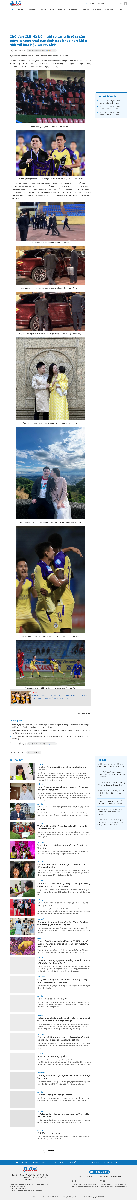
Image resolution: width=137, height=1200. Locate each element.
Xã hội (20, 10)
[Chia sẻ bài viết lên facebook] (11, 50)
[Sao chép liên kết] (24, 50)
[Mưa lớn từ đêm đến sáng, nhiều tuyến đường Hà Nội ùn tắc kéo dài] (22, 1118)
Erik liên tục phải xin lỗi (48, 1133)
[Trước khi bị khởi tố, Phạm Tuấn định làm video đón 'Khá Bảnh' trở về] (22, 830)
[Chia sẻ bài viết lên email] (19, 50)
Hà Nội (74, 1181)
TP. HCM (103, 1181)
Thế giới (85, 10)
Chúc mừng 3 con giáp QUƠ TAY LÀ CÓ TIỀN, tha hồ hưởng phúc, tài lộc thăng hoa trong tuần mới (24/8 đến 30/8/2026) (62, 944)
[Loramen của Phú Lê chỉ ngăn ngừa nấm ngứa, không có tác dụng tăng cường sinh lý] (22, 888)
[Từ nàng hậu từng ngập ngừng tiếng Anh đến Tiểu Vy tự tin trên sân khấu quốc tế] (22, 965)
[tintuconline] (13, 9)
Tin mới (101, 760)
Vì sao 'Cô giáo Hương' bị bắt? (52, 1056)
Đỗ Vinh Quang (34, 752)
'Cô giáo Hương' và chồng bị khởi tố (54, 1095)
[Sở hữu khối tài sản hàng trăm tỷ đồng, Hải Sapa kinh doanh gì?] (22, 811)
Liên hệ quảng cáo (99, 1172)
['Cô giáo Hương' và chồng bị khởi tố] (22, 1099)
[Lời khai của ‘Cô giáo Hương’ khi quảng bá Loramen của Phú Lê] (22, 772)
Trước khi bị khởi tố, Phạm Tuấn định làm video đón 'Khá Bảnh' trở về (110, 793)
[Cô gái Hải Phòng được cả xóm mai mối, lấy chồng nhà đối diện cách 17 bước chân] (22, 984)
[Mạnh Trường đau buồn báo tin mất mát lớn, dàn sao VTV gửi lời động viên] (22, 791)
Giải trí (43, 10)
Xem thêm (50, 1151)
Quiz (120, 10)
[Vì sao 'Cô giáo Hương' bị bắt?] (22, 1061)
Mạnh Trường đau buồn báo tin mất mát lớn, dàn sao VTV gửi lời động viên (111, 774)
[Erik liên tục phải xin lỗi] (22, 1138)
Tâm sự (61, 10)
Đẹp (52, 10)
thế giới (112, 101)
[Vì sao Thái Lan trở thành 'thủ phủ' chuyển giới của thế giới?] (22, 850)
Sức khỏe (97, 10)
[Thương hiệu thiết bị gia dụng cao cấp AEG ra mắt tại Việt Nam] (22, 1080)
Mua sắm (73, 10)
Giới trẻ (34, 692)
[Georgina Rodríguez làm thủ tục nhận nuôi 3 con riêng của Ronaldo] (22, 869)
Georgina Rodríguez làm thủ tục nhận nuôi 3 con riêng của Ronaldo (111, 811)
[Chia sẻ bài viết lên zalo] (15, 50)
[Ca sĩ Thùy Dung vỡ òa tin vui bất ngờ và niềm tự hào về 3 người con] (22, 907)
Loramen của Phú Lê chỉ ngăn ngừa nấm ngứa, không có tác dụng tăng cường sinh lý (110, 822)
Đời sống (32, 10)
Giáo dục (109, 10)
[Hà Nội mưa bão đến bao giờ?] (22, 1003)
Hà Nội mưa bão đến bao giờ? (52, 999)
